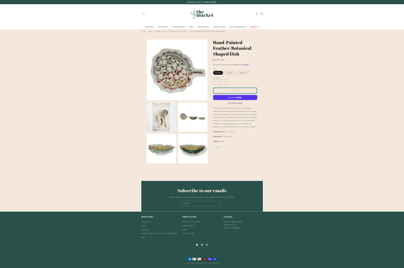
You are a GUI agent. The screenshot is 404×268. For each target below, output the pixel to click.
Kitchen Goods (160, 31)
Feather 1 (230, 73)
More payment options (235, 103)
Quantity (216, 78)
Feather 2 (243, 73)
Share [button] (218, 147)
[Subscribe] (219, 203)
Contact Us (145, 222)
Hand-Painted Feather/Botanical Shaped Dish (207, 31)
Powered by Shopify (213, 263)
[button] (143, 13)
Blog (143, 237)
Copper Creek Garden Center (198, 263)
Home (143, 31)
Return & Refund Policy (191, 222)
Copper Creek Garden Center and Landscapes (159, 233)
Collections (145, 229)
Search (144, 226)
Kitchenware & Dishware (178, 31)
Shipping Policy (188, 226)
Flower (218, 73)
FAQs (184, 229)
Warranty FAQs (188, 233)
